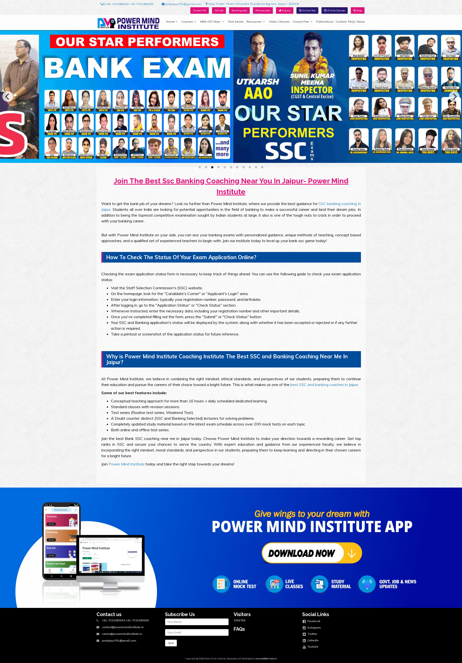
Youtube (312, 646)
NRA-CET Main (210, 21)
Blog (359, 10)
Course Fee (301, 21)
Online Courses (336, 10)
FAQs (352, 21)
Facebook (313, 621)
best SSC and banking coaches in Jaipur (324, 384)
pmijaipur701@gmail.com (183, 4)
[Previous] (7, 96)
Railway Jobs (263, 10)
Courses (187, 21)
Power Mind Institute (127, 464)
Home (170, 21)
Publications (325, 21)
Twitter (312, 634)
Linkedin (313, 640)
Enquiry (286, 10)
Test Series (236, 21)
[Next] (454, 96)
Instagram (314, 627)
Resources (254, 21)
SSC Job (219, 10)
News (361, 21)
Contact (341, 21)
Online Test (309, 10)
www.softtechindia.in (266, 658)
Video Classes (279, 21)
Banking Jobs (239, 10)
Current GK (199, 10)
